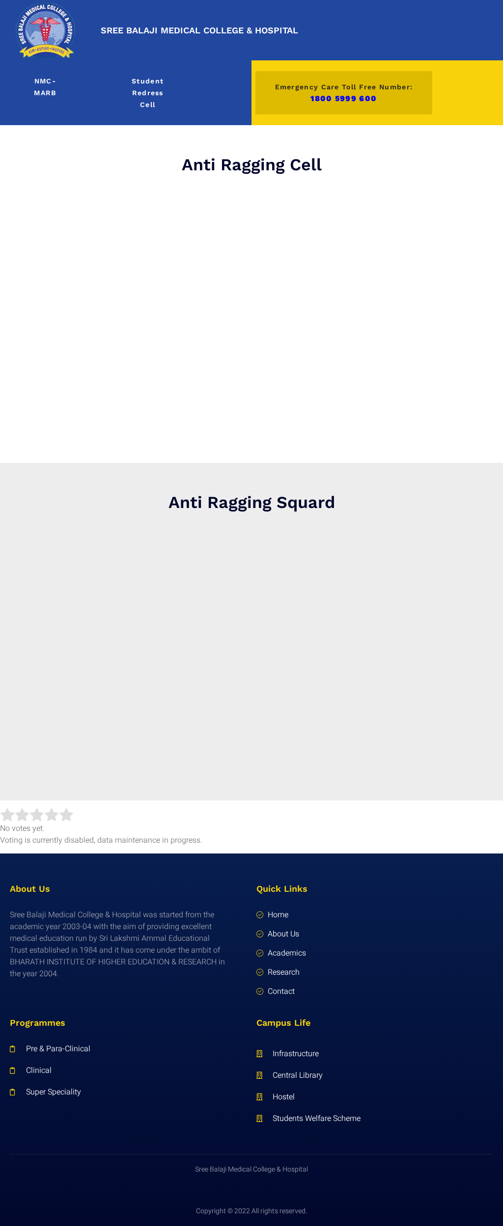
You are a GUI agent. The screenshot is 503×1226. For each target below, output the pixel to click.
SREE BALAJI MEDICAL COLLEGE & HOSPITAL (199, 30)
